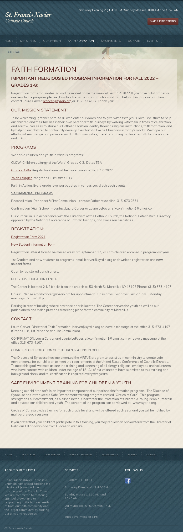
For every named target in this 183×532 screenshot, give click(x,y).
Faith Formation (81, 40)
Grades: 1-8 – (21, 170)
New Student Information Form (33, 244)
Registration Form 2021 (28, 237)
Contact (15, 51)
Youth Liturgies (21, 178)
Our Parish (52, 40)
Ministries (28, 40)
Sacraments (111, 40)
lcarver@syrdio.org (57, 101)
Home (9, 40)
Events (152, 40)
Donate (134, 40)
